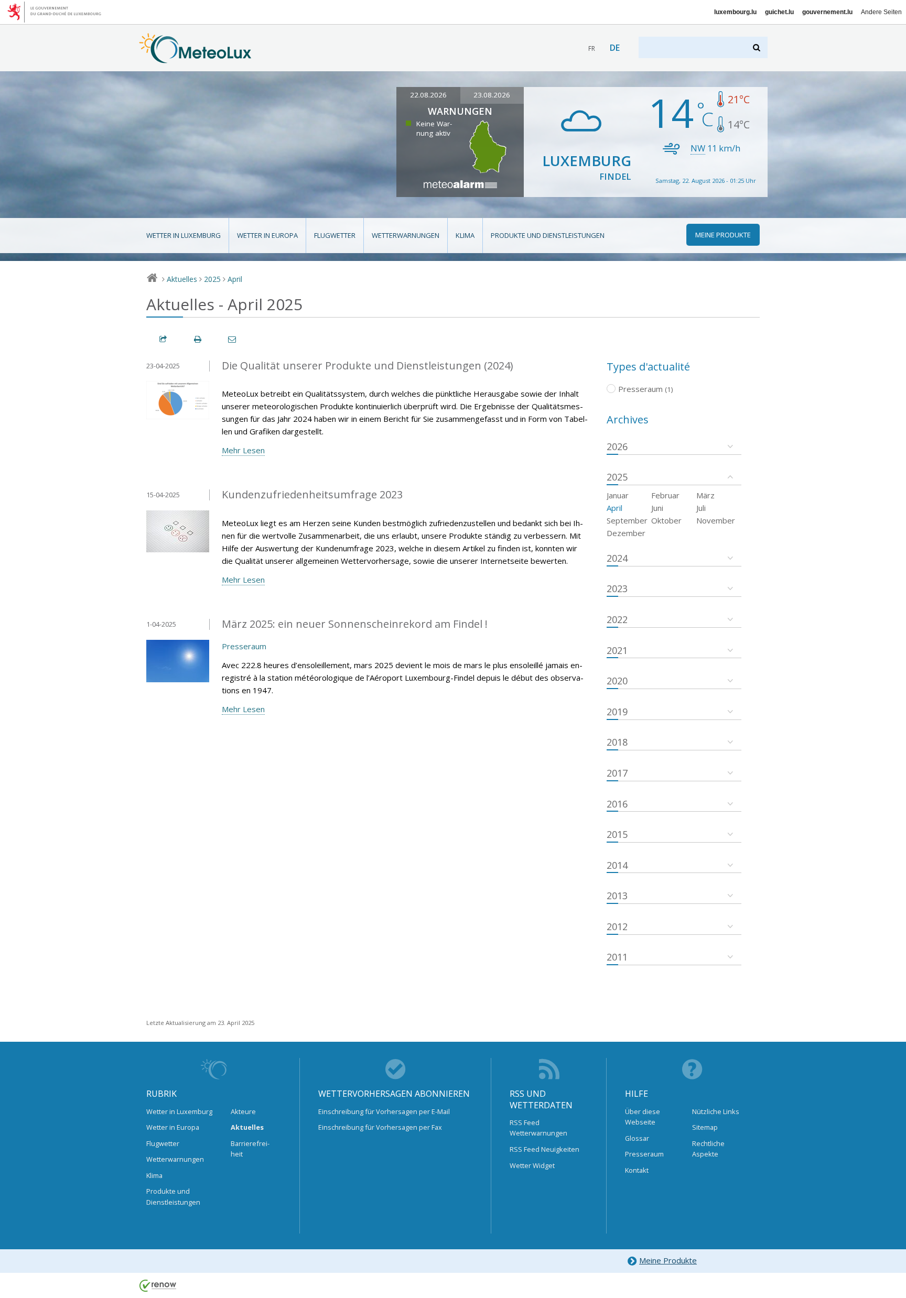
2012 (617, 926)
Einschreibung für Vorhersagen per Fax (380, 1127)
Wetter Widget (532, 1165)
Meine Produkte (668, 1260)
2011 (617, 957)
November (715, 520)
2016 (617, 804)
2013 (617, 895)
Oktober (666, 520)
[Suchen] (757, 47)
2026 (617, 446)
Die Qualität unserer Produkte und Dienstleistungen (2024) (367, 365)
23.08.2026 (491, 95)
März (705, 495)
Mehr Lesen (243, 450)
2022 (617, 619)
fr (591, 48)
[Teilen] (163, 339)
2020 (617, 680)
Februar (665, 495)
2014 (617, 865)
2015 (617, 834)
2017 (617, 773)
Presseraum (244, 646)
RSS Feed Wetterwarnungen (538, 1128)
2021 (617, 650)
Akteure (243, 1111)
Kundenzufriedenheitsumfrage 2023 (312, 494)
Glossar (637, 1138)
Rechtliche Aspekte (708, 1149)
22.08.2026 (428, 95)
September (627, 520)
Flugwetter (334, 235)
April (235, 279)
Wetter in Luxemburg (183, 235)
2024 (617, 558)
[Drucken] (198, 339)
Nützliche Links (715, 1111)
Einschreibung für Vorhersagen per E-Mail (384, 1111)
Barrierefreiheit (250, 1149)
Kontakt (637, 1170)
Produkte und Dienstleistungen (548, 235)
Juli (701, 508)
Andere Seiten (881, 12)
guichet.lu (779, 12)
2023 (617, 588)
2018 (617, 742)
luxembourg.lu (735, 12)
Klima (465, 235)
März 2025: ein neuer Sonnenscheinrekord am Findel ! (355, 624)
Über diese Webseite (642, 1117)
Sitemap (705, 1127)
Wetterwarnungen (405, 235)
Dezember (626, 533)
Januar (618, 495)
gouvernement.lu (827, 12)
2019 (617, 711)
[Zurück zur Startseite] (195, 58)
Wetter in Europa (267, 235)
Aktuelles (182, 279)
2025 (212, 279)
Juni (657, 508)
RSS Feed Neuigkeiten (544, 1149)
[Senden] (232, 339)
